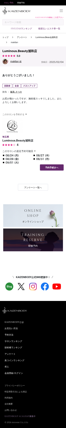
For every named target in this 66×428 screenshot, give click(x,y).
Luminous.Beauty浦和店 (47, 37)
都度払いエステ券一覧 (49, 28)
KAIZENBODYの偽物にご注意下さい (49, 17)
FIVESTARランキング (21, 28)
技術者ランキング (13, 347)
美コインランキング (14, 360)
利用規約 (9, 397)
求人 (7, 366)
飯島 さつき (16, 91)
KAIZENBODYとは (14, 322)
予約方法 (9, 334)
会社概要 (9, 404)
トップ (5, 37)
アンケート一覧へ (33, 187)
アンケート (22, 37)
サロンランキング (13, 341)
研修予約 (21, 3)
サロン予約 (8, 3)
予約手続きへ (51, 167)
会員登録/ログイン (14, 373)
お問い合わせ (11, 410)
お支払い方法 (11, 328)
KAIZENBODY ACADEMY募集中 (20, 416)
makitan (15, 61)
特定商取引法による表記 (16, 391)
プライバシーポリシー (15, 385)
